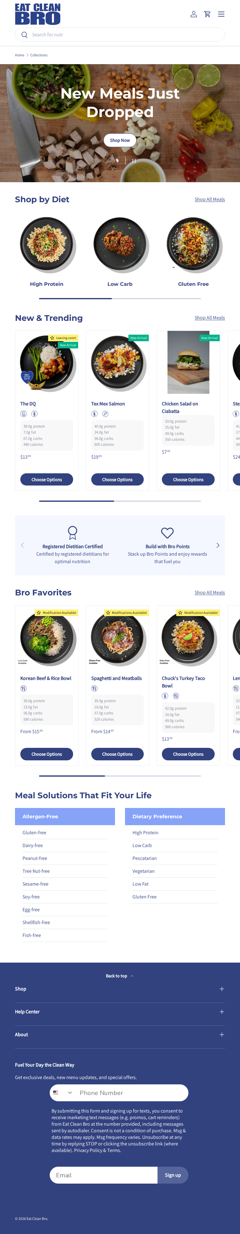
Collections (39, 55)
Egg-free (31, 909)
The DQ (28, 403)
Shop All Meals (210, 199)
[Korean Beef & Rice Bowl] (46, 637)
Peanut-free (34, 858)
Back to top (117, 976)
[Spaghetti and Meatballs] (117, 637)
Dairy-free (32, 845)
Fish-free (31, 935)
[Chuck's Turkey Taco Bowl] (188, 637)
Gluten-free (34, 832)
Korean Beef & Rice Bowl (45, 678)
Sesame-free (35, 884)
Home (19, 55)
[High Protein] (46, 243)
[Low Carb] (120, 243)
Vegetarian (143, 871)
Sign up (173, 1175)
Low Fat (140, 884)
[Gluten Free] (193, 243)
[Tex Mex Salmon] (117, 362)
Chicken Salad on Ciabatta (180, 407)
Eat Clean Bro (37, 1218)
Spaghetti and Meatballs (116, 678)
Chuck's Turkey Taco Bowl (183, 682)
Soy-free (31, 896)
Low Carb (120, 284)
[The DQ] (46, 362)
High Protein (46, 284)
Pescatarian (144, 858)
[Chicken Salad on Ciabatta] (188, 362)
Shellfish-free (36, 922)
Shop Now (120, 140)
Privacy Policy (88, 1150)
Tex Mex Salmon (108, 403)
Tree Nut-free (36, 871)
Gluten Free (193, 284)
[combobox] (120, 34)
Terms (113, 1150)
